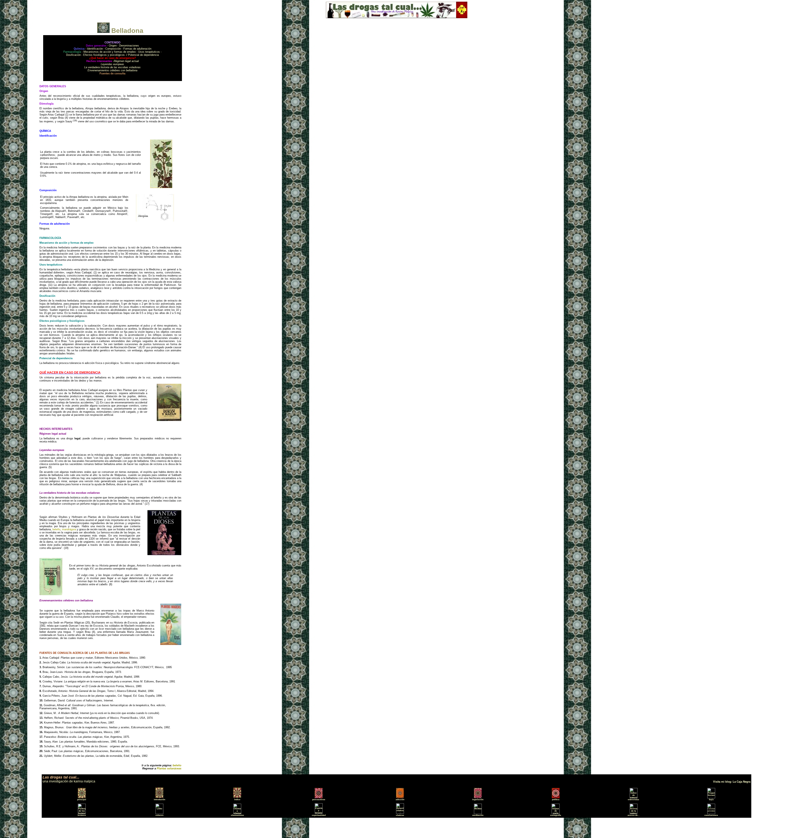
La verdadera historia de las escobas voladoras (112, 67)
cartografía (555, 815)
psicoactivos (318, 799)
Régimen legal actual (126, 61)
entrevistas (633, 799)
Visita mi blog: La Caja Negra (731, 781)
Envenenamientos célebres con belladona (112, 70)
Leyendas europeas (112, 64)
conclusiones (711, 815)
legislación (477, 799)
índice (237, 799)
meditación (477, 815)
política (555, 799)
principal (81, 799)
